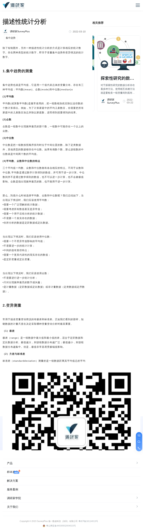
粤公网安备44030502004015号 (61, 526)
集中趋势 (11, 37)
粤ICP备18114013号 (88, 521)
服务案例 (12, 489)
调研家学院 (14, 498)
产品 (10, 463)
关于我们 (12, 506)
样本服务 (12, 471)
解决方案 (12, 480)
